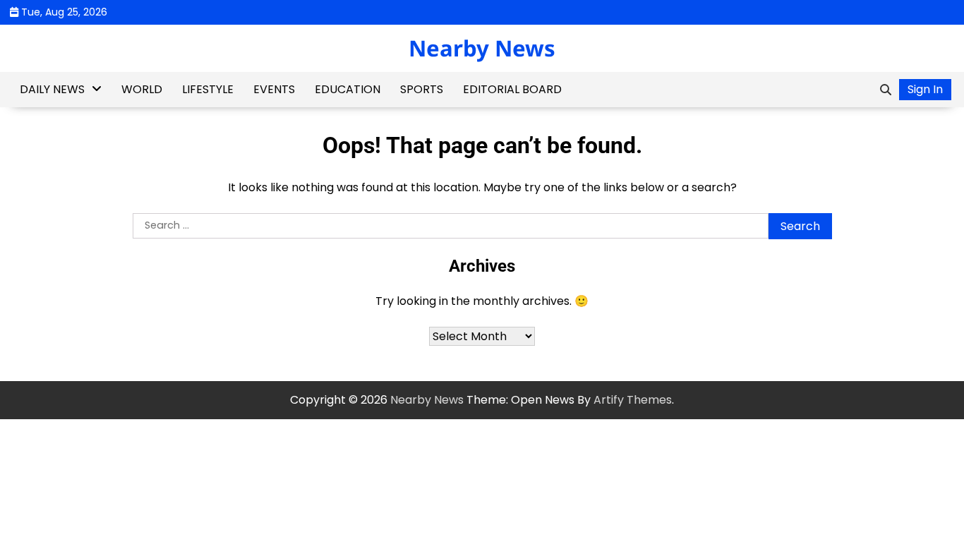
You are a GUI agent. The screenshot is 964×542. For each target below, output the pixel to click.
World (141, 89)
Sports (421, 89)
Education (347, 89)
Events (274, 89)
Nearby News (482, 48)
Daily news (52, 89)
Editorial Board (512, 89)
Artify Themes (633, 400)
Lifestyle (208, 89)
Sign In (925, 89)
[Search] (885, 89)
